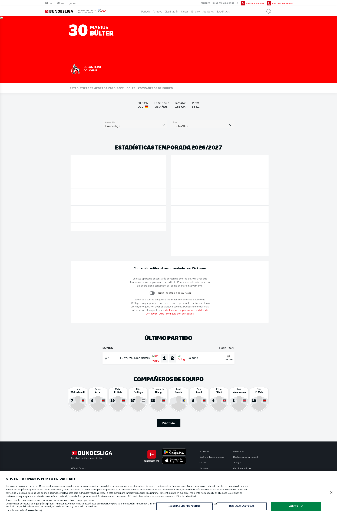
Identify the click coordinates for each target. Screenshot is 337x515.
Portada (145, 11)
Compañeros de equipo (155, 88)
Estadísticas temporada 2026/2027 (97, 88)
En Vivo (195, 11)
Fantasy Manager (282, 3)
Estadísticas (223, 11)
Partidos (157, 11)
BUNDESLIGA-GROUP (224, 2)
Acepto (293, 506)
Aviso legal (238, 451)
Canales (205, 2)
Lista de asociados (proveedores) (24, 510)
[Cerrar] (331, 492)
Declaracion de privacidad (245, 457)
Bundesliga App (255, 3)
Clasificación (171, 11)
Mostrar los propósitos (184, 506)
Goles (131, 88)
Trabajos (237, 463)
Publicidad (204, 451)
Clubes (185, 11)
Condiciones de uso (242, 468)
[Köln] (75, 68)
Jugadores (208, 11)
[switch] (151, 293)
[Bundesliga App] (243, 3)
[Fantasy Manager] (269, 3)
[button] (267, 11)
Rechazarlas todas (242, 506)
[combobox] (134, 126)
